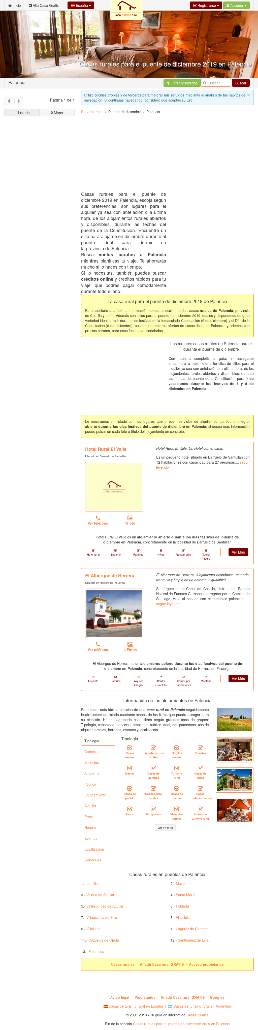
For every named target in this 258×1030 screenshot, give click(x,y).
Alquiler (90, 805)
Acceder (236, 5)
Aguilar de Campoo (193, 928)
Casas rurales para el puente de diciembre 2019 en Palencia (181, 1023)
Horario (90, 827)
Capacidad (93, 751)
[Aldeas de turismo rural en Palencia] (200, 809)
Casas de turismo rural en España (135, 1006)
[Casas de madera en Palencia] (176, 788)
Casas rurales (92, 111)
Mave (180, 883)
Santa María (186, 894)
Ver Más (238, 552)
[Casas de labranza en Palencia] (153, 768)
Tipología (91, 740)
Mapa (58, 112)
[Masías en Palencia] (129, 768)
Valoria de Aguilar (100, 894)
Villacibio (183, 917)
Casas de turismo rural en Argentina (201, 1006)
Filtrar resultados (184, 82)
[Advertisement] (39, 294)
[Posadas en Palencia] (200, 748)
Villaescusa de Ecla (101, 917)
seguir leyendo (168, 603)
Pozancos (96, 951)
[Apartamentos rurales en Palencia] (153, 748)
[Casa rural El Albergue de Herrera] (114, 613)
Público (90, 784)
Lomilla (92, 883)
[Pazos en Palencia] (129, 809)
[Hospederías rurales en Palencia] (153, 788)
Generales (92, 859)
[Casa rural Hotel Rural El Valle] (114, 486)
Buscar (240, 82)
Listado (23, 112)
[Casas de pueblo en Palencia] (129, 788)
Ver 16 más (165, 827)
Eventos (90, 838)
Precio (89, 816)
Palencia (16, 82)
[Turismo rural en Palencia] (176, 768)
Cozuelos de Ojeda (103, 940)
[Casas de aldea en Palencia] (200, 768)
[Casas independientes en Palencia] (200, 788)
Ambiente (92, 773)
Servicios (91, 762)
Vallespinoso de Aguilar (104, 906)
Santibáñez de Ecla (193, 940)
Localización (94, 849)
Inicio (16, 5)
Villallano (93, 928)
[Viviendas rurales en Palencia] (176, 809)
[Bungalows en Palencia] (153, 809)
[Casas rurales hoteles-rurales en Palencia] (176, 748)
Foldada (182, 906)
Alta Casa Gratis (45, 5)
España (82, 5)
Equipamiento (95, 794)
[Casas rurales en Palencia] (129, 748)
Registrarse (207, 5)
